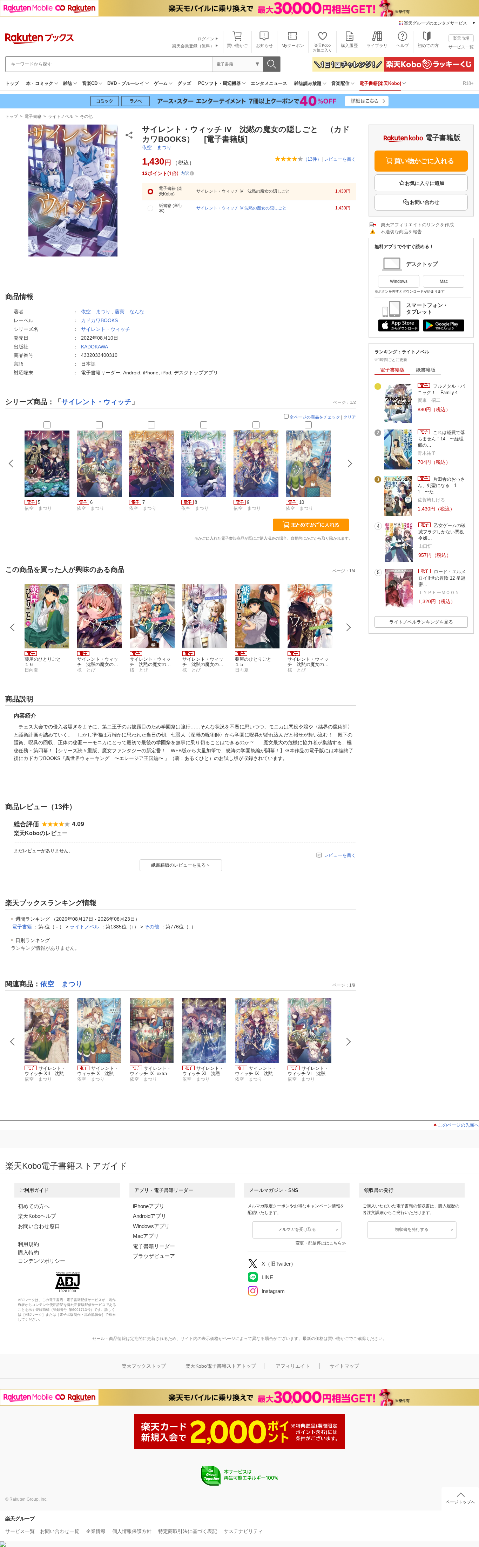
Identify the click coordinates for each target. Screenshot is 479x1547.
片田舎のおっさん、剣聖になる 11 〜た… (441, 485)
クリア (349, 417)
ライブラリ (376, 45)
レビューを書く (340, 159)
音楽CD (89, 83)
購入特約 (28, 1252)
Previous (12, 627)
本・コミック (39, 83)
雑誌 (67, 83)
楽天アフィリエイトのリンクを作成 (417, 224)
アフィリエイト (293, 1366)
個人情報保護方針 (131, 1531)
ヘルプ (402, 45)
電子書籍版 (392, 370)
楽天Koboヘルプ (37, 1216)
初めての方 (428, 45)
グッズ (184, 83)
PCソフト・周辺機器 (219, 83)
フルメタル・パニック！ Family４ (441, 389)
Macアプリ (146, 1236)
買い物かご (237, 45)
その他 (86, 116)
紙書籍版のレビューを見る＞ (180, 865)
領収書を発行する (412, 1229)
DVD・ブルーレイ (125, 83)
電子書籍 (33, 116)
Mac (444, 281)
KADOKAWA (94, 346)
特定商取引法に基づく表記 (187, 1531)
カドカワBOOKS (99, 320)
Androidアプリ (149, 1216)
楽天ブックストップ (144, 1366)
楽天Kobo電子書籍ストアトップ (220, 1366)
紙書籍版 (426, 370)
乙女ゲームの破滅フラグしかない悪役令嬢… (442, 532)
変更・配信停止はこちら (319, 1243)
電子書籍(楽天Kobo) (380, 83)
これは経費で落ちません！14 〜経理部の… (441, 439)
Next (348, 627)
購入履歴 (349, 45)
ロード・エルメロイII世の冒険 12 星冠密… (442, 578)
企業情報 (96, 1531)
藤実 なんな (129, 311)
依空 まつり (156, 147)
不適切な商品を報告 (401, 231)
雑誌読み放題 (308, 83)
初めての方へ (33, 1206)
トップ (12, 83)
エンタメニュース (269, 83)
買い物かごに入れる (424, 161)
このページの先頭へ (458, 1125)
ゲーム (161, 83)
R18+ (468, 83)
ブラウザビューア (154, 1256)
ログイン (205, 38)
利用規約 (28, 1244)
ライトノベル (60, 116)
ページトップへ (460, 1502)
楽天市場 (461, 38)
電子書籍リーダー (154, 1246)
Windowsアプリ (151, 1226)
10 (301, 502)
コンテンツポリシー (41, 1261)
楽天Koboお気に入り (322, 47)
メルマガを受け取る (297, 1229)
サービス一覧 (461, 47)
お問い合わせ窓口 (39, 1226)
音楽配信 (340, 83)
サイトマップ (344, 1366)
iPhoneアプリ (148, 1206)
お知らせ (264, 45)
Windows (398, 281)
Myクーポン (293, 45)
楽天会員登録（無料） (193, 46)
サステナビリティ (243, 1531)
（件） (312, 159)
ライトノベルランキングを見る (421, 622)
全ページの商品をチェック (315, 417)
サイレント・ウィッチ (105, 329)
